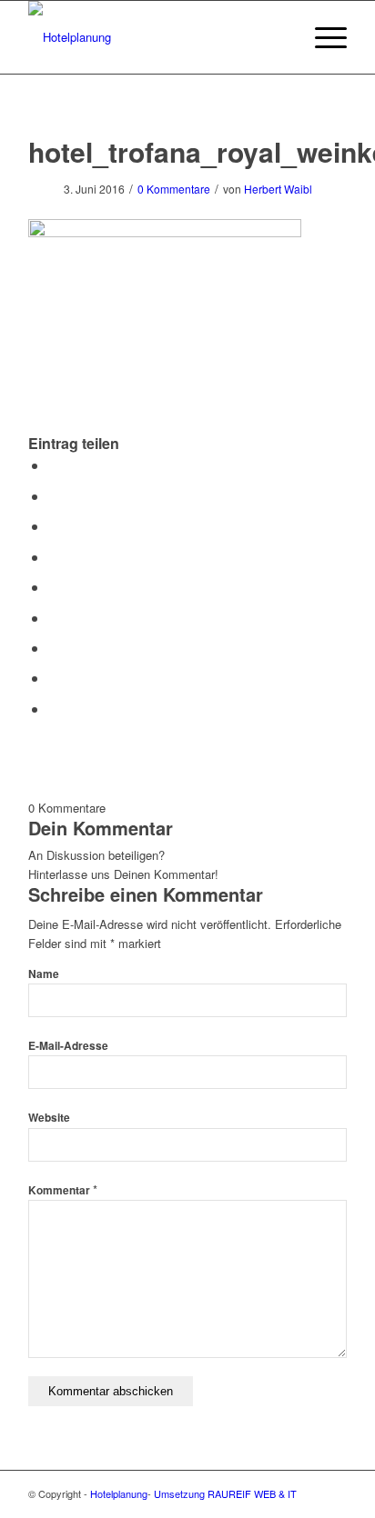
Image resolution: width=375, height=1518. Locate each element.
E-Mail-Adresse (68, 1046)
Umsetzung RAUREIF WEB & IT (225, 1493)
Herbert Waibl (278, 188)
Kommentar (62, 1190)
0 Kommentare (173, 188)
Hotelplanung (118, 1493)
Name (43, 974)
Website (49, 1117)
